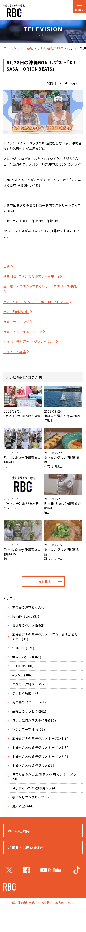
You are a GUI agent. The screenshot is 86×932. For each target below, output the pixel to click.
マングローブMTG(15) (28, 729)
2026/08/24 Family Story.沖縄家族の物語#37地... (22, 460)
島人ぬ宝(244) (22, 806)
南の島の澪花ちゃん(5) (29, 607)
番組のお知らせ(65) (26, 657)
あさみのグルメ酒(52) (28, 625)
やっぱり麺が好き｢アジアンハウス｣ (29, 341)
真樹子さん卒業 (14, 352)
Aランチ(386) (22, 675)
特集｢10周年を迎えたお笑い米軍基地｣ (31, 276)
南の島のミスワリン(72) (30, 702)
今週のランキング (16, 321)
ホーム (8, 48)
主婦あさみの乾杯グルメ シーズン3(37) (41, 747)
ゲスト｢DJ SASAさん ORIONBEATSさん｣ (36, 302)
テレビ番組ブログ (50, 48)
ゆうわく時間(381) (26, 693)
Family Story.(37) (25, 616)
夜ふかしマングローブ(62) (31, 797)
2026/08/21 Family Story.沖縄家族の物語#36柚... (62, 505)
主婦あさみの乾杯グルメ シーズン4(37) (41, 738)
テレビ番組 (25, 48)
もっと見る (43, 581)
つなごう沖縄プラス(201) (31, 684)
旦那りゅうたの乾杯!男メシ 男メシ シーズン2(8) (44, 776)
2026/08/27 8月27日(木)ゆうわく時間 (22, 413)
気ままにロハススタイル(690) (34, 720)
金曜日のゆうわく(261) (29, 711)
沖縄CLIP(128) (23, 648)
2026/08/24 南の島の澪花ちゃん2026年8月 (62, 415)
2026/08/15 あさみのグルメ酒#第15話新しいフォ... (61, 552)
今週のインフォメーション (22, 331)
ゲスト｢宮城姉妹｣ (16, 312)
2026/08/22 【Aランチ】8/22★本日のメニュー (21, 503)
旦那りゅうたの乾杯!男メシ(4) (34, 788)
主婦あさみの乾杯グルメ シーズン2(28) (41, 756)
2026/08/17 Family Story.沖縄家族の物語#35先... (22, 552)
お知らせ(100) (22, 666)
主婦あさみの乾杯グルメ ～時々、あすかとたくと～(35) (45, 636)
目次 (6, 266)
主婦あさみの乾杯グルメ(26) (33, 765)
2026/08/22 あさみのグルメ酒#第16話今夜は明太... (61, 460)
